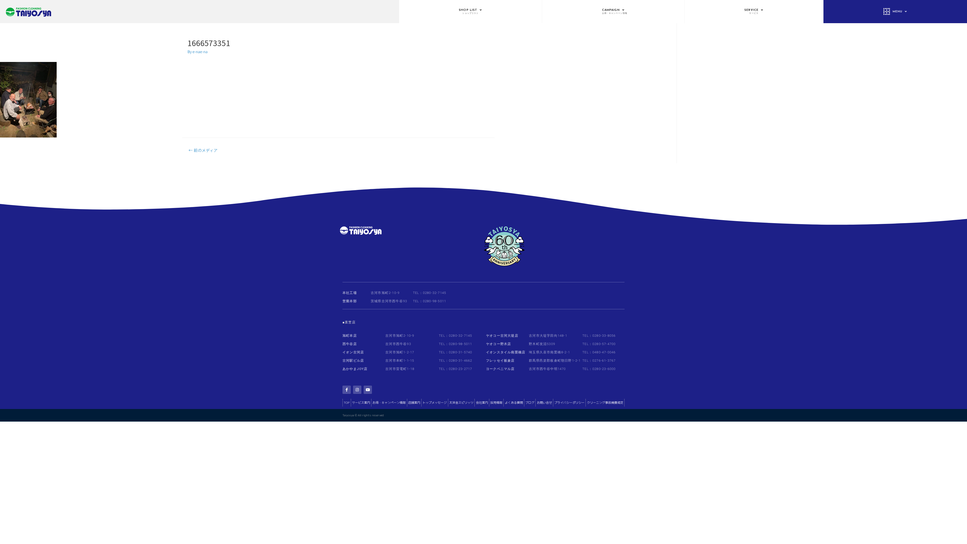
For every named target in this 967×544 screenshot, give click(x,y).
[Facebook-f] (346, 390)
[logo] (199, 11)
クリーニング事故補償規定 (605, 402)
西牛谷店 (349, 344)
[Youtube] (368, 390)
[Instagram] (357, 390)
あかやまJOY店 (355, 369)
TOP (347, 402)
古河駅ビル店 (353, 360)
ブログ (529, 402)
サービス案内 (361, 402)
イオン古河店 (353, 352)
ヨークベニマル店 (500, 369)
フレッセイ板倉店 (500, 360)
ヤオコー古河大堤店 (502, 335)
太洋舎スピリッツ (461, 402)
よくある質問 (514, 402)
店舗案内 (414, 402)
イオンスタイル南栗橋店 (505, 352)
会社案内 (482, 402)
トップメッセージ (435, 402)
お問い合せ (544, 402)
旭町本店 (349, 335)
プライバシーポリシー (569, 402)
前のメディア (203, 150)
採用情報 (496, 402)
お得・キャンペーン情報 (389, 402)
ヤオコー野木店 (498, 344)
